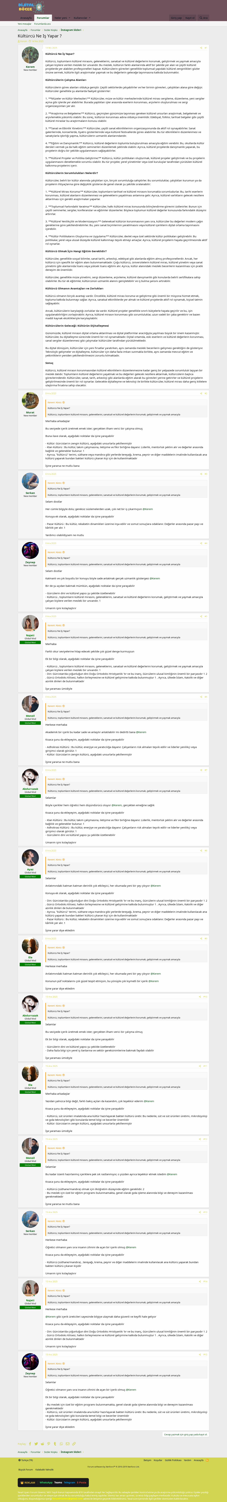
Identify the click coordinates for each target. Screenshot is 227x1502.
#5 (206, 616)
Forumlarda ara (42, 23)
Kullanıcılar (80, 18)
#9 (206, 938)
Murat (30, 412)
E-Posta (81, 1482)
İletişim (147, 1460)
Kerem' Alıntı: (55, 402)
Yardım (187, 1460)
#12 (205, 1139)
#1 (206, 47)
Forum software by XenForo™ (114, 1466)
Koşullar (158, 1460)
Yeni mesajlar (24, 23)
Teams (58, 1482)
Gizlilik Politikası (173, 1460)
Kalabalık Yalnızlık (44, 1469)
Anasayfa (26, 18)
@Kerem (148, 509)
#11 (205, 1066)
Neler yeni (61, 18)
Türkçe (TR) (27, 1460)
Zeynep (30, 562)
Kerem (23, 41)
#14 (205, 1281)
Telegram (69, 1482)
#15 (205, 1354)
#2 (206, 393)
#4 (206, 543)
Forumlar (43, 18)
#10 (205, 996)
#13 (205, 1212)
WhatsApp (46, 1482)
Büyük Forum (25, 1469)
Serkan (30, 493)
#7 (206, 770)
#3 (206, 473)
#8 (206, 850)
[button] (69, 18)
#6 (206, 696)
